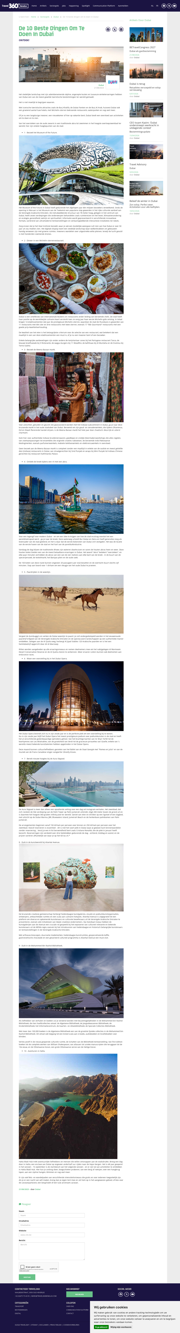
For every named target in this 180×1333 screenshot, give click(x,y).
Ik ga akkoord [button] (101, 1327)
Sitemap (34, 1325)
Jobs (64, 5)
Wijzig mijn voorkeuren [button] (121, 1327)
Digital (18, 1313)
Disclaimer (43, 1325)
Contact (70, 1313)
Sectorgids (54, 5)
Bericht (22, 1240)
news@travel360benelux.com (44, 1296)
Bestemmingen (21, 1310)
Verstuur (27, 1277)
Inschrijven (79, 1294)
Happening (74, 5)
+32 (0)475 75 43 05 (22, 1296)
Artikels (43, 5)
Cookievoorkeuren (71, 1325)
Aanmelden (123, 5)
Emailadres (24, 1221)
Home (34, 5)
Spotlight (86, 5)
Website (22, 1230)
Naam (21, 1211)
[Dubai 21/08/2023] (111, 88)
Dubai (56, 17)
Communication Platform (104, 5)
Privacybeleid (56, 1325)
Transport (19, 1306)
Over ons (70, 1306)
